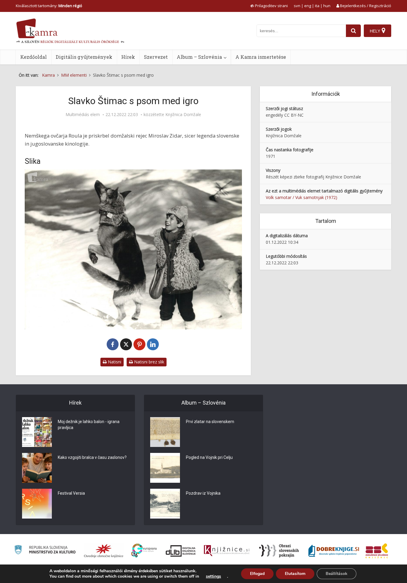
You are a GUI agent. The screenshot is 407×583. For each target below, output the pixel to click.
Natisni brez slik (148, 362)
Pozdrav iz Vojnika (203, 493)
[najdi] (353, 30)
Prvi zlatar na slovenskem (210, 421)
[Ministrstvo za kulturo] (45, 550)
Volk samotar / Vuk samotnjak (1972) (301, 197)
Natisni (114, 362)
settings (213, 576)
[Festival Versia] (37, 504)
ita (317, 5)
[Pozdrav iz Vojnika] (165, 504)
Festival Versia (71, 493)
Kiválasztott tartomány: (49, 5)
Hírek (128, 57)
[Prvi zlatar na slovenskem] (165, 432)
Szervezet (156, 57)
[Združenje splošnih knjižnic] (377, 550)
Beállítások (336, 573)
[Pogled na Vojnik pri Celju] (165, 468)
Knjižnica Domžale (183, 114)
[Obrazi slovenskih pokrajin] (279, 550)
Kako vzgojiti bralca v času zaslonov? (92, 457)
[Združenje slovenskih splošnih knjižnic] (227, 551)
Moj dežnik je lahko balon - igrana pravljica (88, 424)
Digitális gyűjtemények (84, 57)
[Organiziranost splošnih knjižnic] (104, 550)
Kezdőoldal (33, 57)
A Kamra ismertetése (260, 57)
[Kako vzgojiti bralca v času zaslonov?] (37, 468)
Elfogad (257, 573)
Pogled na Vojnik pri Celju (209, 457)
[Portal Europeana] (144, 550)
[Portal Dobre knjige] (333, 551)
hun (326, 5)
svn (297, 5)
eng (307, 5)
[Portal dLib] (180, 550)
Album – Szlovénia (199, 57)
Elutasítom (295, 573)
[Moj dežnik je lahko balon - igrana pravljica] (37, 432)
